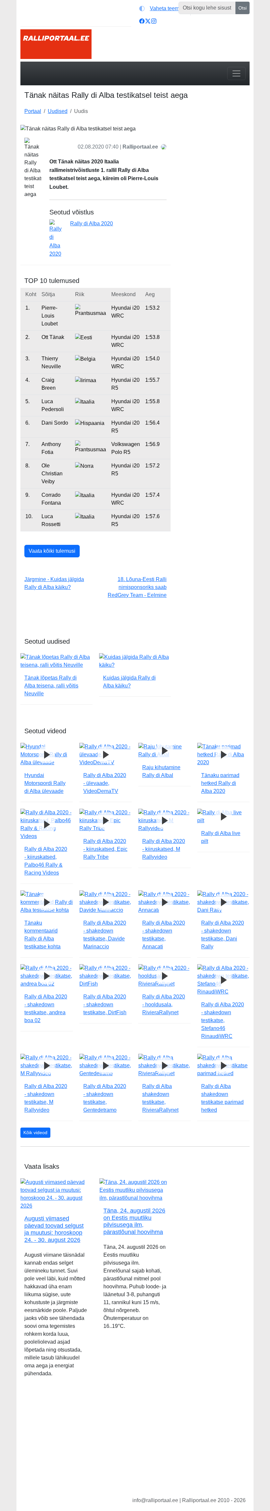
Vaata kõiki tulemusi (52, 551)
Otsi (242, 8)
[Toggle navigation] (236, 73)
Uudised (58, 111)
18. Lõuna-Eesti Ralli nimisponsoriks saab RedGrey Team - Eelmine (137, 587)
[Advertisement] (214, 157)
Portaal (32, 111)
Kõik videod (35, 1132)
